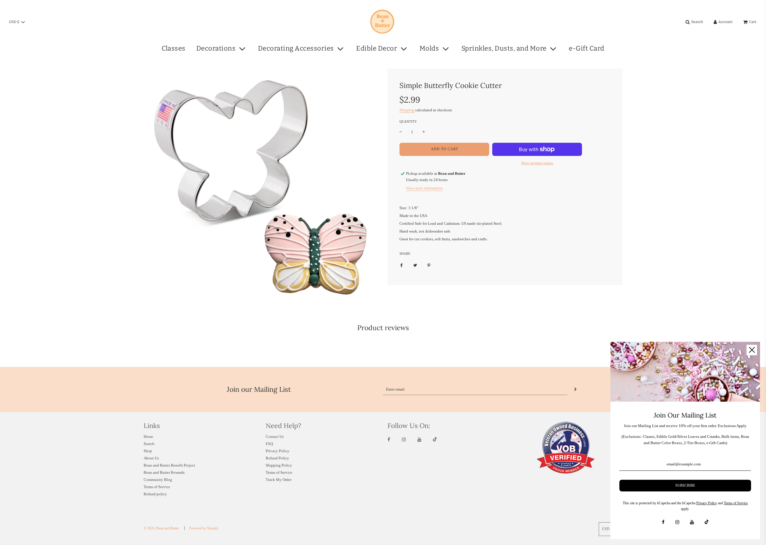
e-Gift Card (586, 48)
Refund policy (155, 494)
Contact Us (275, 436)
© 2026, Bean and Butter (161, 528)
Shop (148, 451)
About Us (151, 458)
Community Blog (158, 479)
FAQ (269, 443)
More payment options (537, 163)
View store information (424, 188)
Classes (174, 48)
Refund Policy (277, 458)
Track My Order (278, 479)
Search (149, 443)
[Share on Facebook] (401, 265)
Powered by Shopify (203, 528)
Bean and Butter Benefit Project (169, 465)
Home (148, 436)
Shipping (406, 109)
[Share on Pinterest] (428, 265)
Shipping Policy (279, 465)
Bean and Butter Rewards (164, 472)
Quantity (408, 121)
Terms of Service (157, 487)
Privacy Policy (277, 451)
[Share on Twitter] (415, 265)
